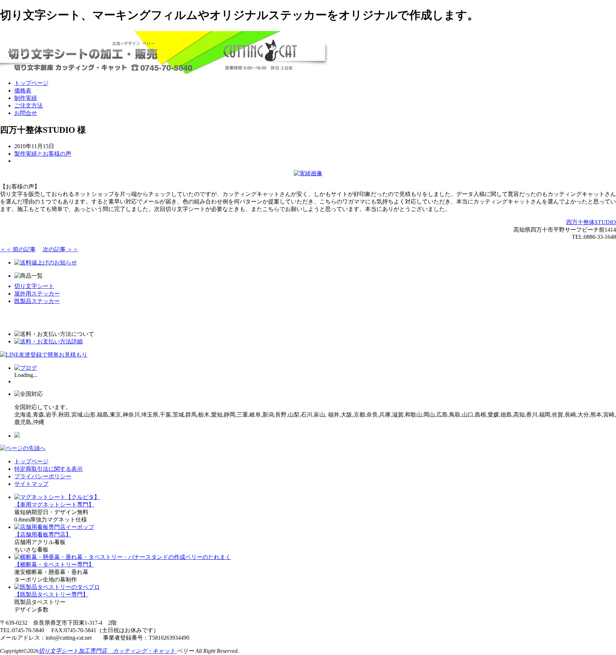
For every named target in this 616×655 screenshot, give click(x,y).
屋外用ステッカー (37, 294)
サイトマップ (31, 484)
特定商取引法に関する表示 (48, 469)
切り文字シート (34, 286)
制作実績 (25, 98)
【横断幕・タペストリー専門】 (54, 564)
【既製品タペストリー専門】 (51, 594)
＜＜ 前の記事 (18, 249)
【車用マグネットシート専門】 (54, 505)
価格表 (22, 90)
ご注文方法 (28, 105)
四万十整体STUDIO (591, 222)
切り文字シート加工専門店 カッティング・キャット (107, 651)
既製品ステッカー (37, 301)
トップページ (31, 83)
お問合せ (25, 113)
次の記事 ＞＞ (60, 249)
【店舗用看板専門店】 (42, 534)
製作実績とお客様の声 (42, 154)
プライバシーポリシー (42, 476)
